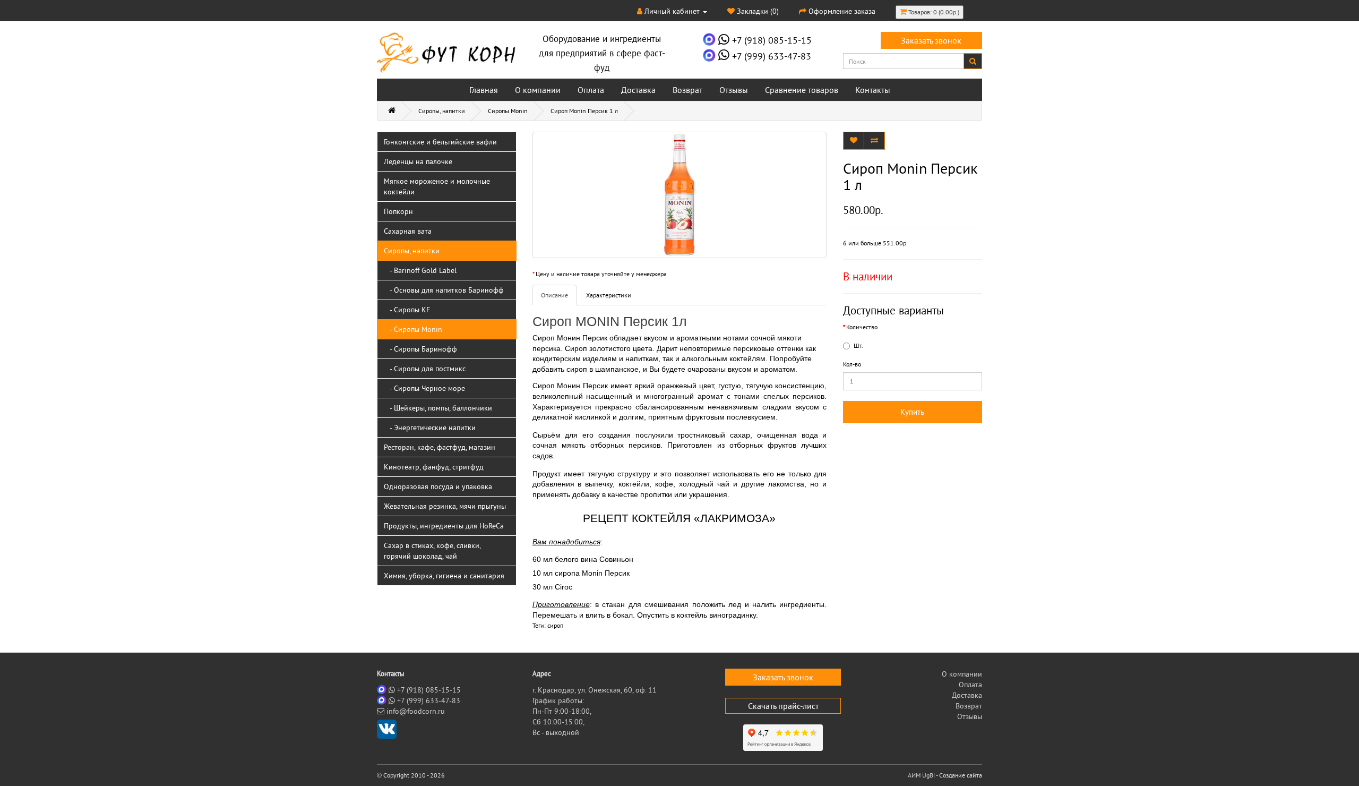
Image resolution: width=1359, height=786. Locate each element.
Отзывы (733, 89)
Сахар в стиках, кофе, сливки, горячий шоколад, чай (432, 551)
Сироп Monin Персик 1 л (584, 111)
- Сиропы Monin (413, 329)
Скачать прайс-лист (783, 705)
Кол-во (852, 364)
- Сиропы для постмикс (425, 368)
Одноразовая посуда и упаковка (438, 486)
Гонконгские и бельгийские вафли (440, 142)
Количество (862, 327)
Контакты (872, 89)
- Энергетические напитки (430, 427)
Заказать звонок (931, 40)
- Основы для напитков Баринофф (444, 290)
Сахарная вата (408, 231)
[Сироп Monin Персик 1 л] (679, 195)
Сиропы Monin (508, 111)
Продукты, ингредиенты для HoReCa (444, 526)
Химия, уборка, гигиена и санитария (444, 575)
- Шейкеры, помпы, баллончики (438, 408)
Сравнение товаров (801, 89)
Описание (554, 295)
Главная (483, 89)
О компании (538, 89)
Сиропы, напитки (441, 111)
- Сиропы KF (407, 309)
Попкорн (398, 211)
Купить (912, 412)
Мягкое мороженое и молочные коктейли (437, 186)
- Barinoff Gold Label (420, 270)
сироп (555, 625)
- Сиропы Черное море (424, 388)
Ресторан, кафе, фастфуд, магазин (439, 447)
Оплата (591, 89)
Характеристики (608, 295)
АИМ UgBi (921, 775)
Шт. (858, 345)
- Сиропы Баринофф (420, 349)
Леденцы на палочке (418, 161)
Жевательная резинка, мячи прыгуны (445, 506)
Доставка (638, 89)
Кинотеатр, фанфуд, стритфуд (434, 467)
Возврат (687, 89)
